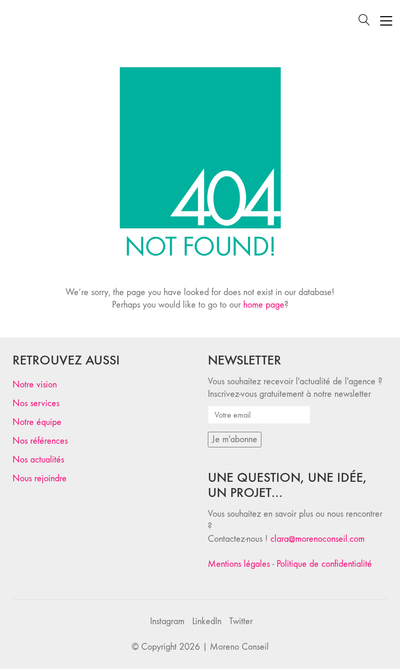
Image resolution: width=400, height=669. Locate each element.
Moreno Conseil (239, 646)
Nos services (35, 403)
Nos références (40, 440)
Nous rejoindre (39, 478)
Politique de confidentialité (324, 563)
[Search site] (364, 21)
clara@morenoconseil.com (317, 538)
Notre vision (34, 384)
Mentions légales (239, 563)
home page (263, 304)
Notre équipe (36, 422)
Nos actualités (38, 459)
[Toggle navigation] (386, 21)
